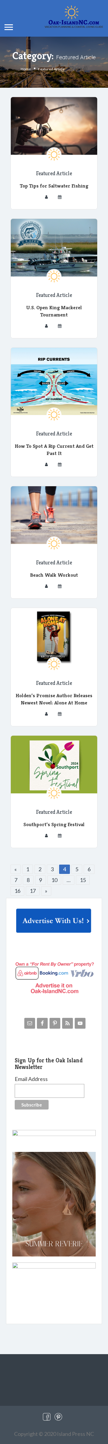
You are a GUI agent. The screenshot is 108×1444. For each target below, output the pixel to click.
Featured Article (54, 173)
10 (54, 880)
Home (26, 69)
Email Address (31, 1079)
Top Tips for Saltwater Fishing (54, 185)
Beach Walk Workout (54, 575)
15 (83, 880)
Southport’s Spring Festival (54, 824)
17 (33, 890)
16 (17, 890)
